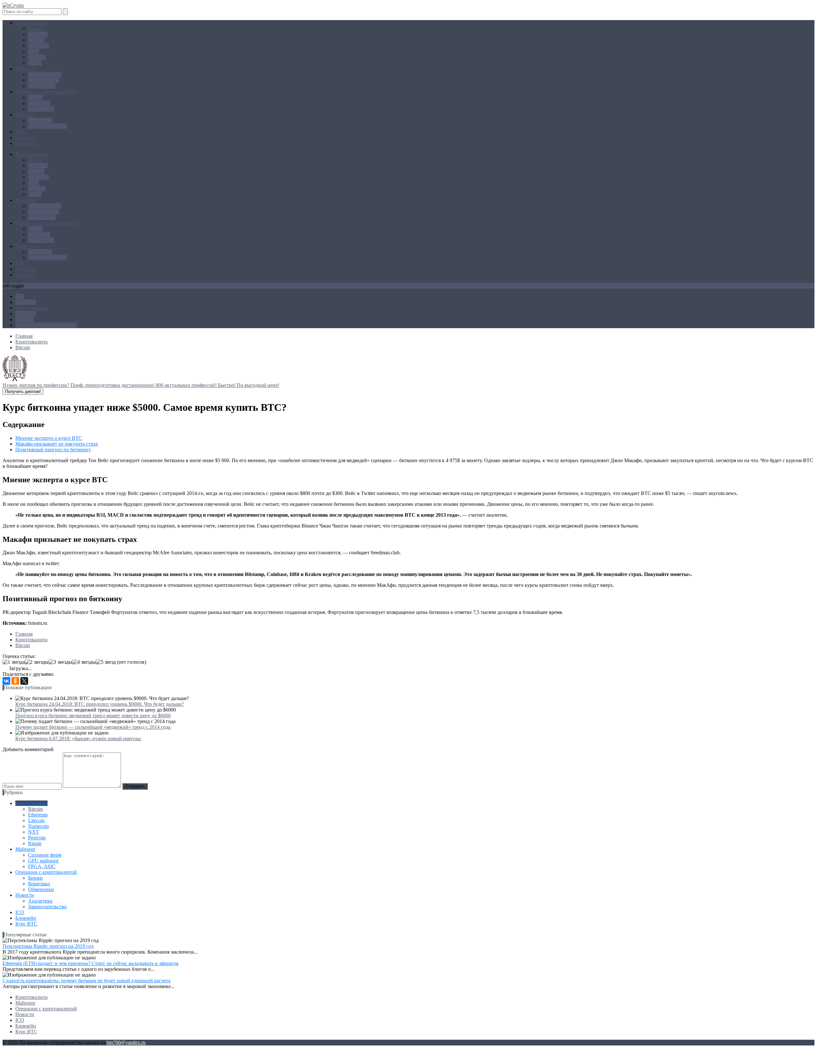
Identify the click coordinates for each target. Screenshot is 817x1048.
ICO (19, 132)
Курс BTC (26, 143)
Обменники (41, 109)
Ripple (34, 63)
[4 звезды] (84, 662)
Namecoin (38, 45)
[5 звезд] (106, 662)
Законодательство (47, 126)
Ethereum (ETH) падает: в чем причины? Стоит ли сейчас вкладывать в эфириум (90, 963)
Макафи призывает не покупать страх (56, 444)
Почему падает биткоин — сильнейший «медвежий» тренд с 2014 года (92, 727)
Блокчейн (25, 137)
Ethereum (38, 34)
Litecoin (36, 40)
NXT (33, 51)
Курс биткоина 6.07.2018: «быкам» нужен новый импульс (78, 738)
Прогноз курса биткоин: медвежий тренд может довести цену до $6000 (93, 715)
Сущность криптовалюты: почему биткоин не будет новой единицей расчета (86, 980)
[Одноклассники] (15, 681)
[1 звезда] (14, 662)
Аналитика (40, 120)
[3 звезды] (60, 662)
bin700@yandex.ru (126, 1042)
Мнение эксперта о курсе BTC (48, 438)
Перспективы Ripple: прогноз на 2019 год (48, 946)
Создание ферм (44, 74)
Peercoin (37, 57)
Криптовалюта (31, 23)
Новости (24, 114)
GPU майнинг (43, 80)
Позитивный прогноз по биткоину (53, 449)
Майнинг (25, 68)
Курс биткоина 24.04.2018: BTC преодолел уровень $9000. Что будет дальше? (99, 704)
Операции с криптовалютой (46, 91)
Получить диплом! (23, 391)
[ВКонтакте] (6, 681)
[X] (24, 681)
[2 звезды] (37, 662)
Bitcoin (35, 28)
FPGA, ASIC (42, 86)
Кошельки (39, 103)
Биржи (35, 97)
